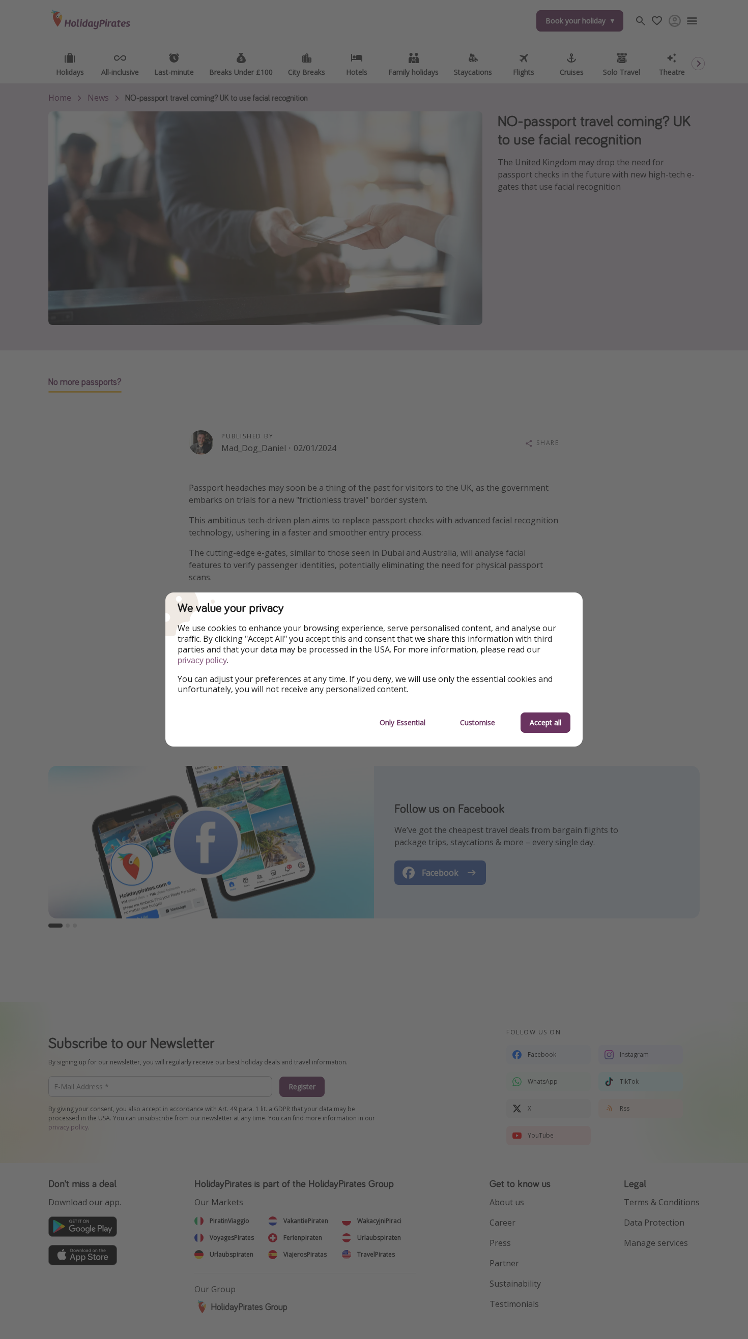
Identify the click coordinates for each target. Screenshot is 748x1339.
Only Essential (402, 722)
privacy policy (202, 660)
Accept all (545, 722)
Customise (477, 722)
